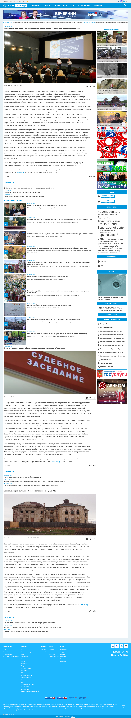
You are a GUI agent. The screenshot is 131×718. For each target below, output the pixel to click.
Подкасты (51, 649)
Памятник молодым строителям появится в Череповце (47, 205)
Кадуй (99, 230)
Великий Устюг (108, 224)
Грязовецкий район (109, 247)
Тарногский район (103, 250)
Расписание (63, 649)
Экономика (24, 663)
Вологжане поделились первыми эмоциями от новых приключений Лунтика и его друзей (76, 22)
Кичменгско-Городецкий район (107, 249)
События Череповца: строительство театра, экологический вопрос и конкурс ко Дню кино (59, 219)
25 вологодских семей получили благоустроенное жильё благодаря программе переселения (60, 234)
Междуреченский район (104, 245)
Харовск (120, 247)
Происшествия (25, 656)
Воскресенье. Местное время (11, 656)
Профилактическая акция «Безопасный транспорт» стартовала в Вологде (53, 319)
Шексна (116, 215)
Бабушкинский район (104, 243)
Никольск (110, 239)
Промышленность (26, 677)
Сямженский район (103, 252)
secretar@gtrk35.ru (120, 655)
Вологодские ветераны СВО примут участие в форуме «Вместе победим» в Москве (57, 248)
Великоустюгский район (109, 221)
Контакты (63, 656)
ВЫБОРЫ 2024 (25, 686)
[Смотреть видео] (15, 223)
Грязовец (119, 249)
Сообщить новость (111, 314)
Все (22, 649)
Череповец (106, 212)
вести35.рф (20, 172)
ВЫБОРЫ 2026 (98, 5)
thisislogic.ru (34, 710)
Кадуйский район (118, 239)
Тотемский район (118, 243)
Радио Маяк (52, 654)
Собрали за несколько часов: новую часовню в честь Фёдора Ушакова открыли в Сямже (32, 627)
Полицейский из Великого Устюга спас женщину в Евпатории (49, 305)
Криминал (24, 659)
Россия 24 (6, 652)
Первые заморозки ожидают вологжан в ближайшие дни (47, 277)
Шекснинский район (105, 215)
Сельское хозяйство (26, 675)
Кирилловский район (105, 241)
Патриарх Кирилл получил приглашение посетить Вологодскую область (27, 631)
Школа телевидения (84, 5)
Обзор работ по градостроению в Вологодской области (22, 192)
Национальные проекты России (30, 691)
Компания (63, 661)
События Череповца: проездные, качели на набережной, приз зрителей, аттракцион (31, 485)
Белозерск (118, 230)
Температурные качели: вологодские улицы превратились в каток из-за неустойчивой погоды (34, 481)
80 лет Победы (25, 689)
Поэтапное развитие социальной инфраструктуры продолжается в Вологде (30, 188)
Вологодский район (111, 227)
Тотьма (115, 241)
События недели (7, 654)
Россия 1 (5, 649)
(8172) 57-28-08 (120, 652)
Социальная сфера (26, 652)
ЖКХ (22, 654)
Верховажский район (115, 252)
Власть (23, 661)
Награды (62, 654)
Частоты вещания (54, 656)
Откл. (73, 716)
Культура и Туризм (26, 668)
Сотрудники (63, 652)
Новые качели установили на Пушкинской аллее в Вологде (23, 477)
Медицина (24, 670)
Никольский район (114, 250)
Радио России (53, 652)
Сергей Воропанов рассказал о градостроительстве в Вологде (24, 196)
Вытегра (117, 212)
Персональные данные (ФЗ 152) (11, 710)
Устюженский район (108, 230)
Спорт (23, 666)
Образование (25, 673)
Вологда (104, 218)
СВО (22, 682)
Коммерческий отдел (66, 659)
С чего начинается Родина (28, 684)
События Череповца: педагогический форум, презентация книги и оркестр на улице (57, 334)
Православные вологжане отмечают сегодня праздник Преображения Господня (29, 623)
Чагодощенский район (104, 232)
